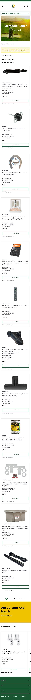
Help (2, 685)
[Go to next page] (24, 598)
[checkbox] (2, 55)
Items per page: (5, 59)
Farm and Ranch (11, 44)
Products (3, 44)
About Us (3, 680)
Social (2, 691)
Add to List (16, 100)
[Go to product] (15, 71)
